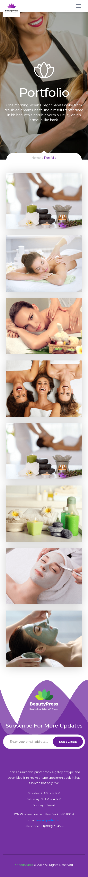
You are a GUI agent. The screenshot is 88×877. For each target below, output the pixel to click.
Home (36, 158)
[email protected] (49, 820)
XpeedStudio (24, 865)
